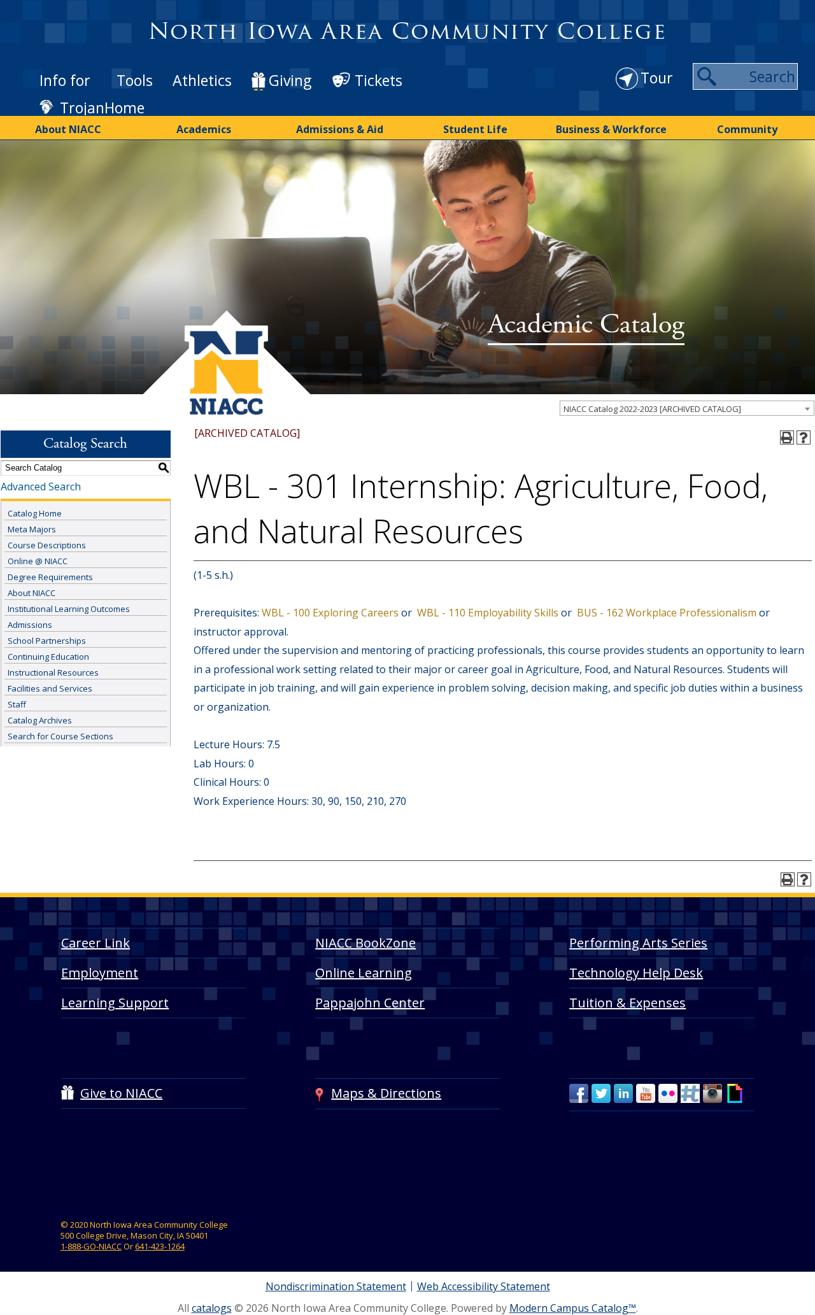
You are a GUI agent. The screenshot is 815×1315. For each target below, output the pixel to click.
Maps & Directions (386, 1093)
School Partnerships (47, 640)
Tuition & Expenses (627, 1002)
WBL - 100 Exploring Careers (329, 613)
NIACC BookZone (365, 942)
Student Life (475, 129)
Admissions (30, 624)
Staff (17, 704)
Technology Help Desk (636, 972)
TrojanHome (102, 107)
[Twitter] (601, 1093)
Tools (135, 80)
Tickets (378, 80)
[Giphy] (734, 1093)
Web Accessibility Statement (483, 1286)
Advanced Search (41, 487)
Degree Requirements (50, 577)
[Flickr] (667, 1093)
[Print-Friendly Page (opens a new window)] (787, 437)
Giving (290, 80)
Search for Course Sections (60, 736)
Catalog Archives (40, 720)
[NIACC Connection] (690, 1093)
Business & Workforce (611, 129)
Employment (99, 972)
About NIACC (68, 129)
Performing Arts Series (638, 942)
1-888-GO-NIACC (91, 1246)
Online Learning (363, 972)
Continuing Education (48, 656)
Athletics (202, 80)
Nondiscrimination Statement (336, 1286)
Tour (657, 78)
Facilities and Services (50, 688)
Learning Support (115, 1002)
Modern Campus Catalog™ (572, 1308)
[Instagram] (712, 1093)
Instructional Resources (53, 672)
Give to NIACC (121, 1093)
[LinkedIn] (623, 1093)
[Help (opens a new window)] (804, 437)
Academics (203, 129)
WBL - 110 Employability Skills (486, 613)
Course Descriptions (47, 545)
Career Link (95, 942)
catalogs (212, 1308)
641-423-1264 (160, 1246)
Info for (64, 80)
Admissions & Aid (339, 129)
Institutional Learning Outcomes (69, 609)
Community (747, 129)
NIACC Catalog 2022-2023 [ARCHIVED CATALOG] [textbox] (652, 409)
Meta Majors (32, 529)
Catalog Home (35, 513)
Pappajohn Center (370, 1002)
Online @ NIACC (37, 561)
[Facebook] (578, 1093)
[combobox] (687, 408)
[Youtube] (645, 1093)
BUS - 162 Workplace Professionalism (665, 613)
